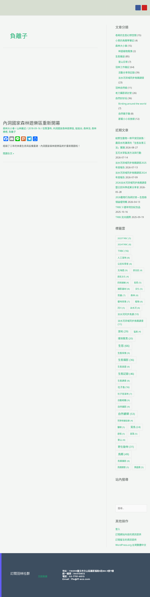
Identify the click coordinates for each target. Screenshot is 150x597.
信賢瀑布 (47, 128)
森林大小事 (9, 128)
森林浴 (87, 128)
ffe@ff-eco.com (80, 579)
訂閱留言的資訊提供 (126, 539)
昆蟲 (121, 295)
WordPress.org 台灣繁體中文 (130, 545)
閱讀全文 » (8, 153)
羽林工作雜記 (122, 67)
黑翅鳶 (139, 467)
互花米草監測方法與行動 (128, 152)
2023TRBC (124, 238)
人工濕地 (124, 257)
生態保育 (124, 353)
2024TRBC (124, 244)
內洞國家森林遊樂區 (63, 128)
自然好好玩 (121, 98)
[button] (101, 7)
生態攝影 (126, 360)
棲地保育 (124, 301)
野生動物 (126, 446)
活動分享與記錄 (126, 72)
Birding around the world (132, 103)
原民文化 (123, 276)
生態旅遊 (124, 366)
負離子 (12, 131)
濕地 (123, 331)
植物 (139, 301)
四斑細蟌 (123, 282)
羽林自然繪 (121, 87)
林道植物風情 (125, 51)
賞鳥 (135, 427)
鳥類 (123, 454)
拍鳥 (137, 282)
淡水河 (135, 307)
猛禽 (137, 331)
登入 (117, 529)
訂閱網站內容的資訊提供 (128, 534)
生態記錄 (126, 373)
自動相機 (124, 400)
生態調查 (124, 380)
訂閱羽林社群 (20, 573)
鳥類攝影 (124, 460)
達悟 (121, 433)
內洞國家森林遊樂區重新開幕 (31, 123)
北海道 (123, 270)
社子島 (123, 387)
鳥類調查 (123, 467)
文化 (139, 288)
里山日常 (123, 61)
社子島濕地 (125, 393)
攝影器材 (124, 288)
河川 (121, 307)
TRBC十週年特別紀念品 (127, 207)
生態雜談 (120, 56)
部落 (133, 433)
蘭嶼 (121, 427)
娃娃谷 (78, 128)
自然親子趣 (124, 113)
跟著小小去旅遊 (126, 118)
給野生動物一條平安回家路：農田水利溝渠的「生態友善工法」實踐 (130, 143)
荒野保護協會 (125, 420)
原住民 (137, 270)
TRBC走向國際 (123, 217)
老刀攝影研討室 (123, 93)
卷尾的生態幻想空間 (126, 35)
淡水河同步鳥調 (128, 314)
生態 (123, 346)
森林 (134, 295)
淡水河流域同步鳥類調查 (131, 77)
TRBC (123, 251)
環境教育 (125, 338)
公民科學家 (125, 263)
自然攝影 (124, 406)
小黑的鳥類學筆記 (124, 40)
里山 (121, 439)
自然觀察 (126, 414)
